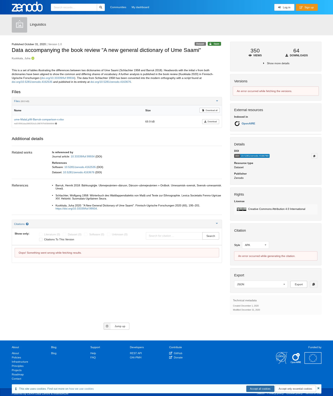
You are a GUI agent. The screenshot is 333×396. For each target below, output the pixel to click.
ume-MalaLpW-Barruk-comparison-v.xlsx (39, 119)
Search (210, 235)
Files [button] (21, 101)
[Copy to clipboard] (314, 156)
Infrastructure (20, 361)
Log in (286, 7)
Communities (118, 7)
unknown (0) (120, 234)
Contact (16, 378)
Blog (53, 353)
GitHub (177, 353)
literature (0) (52, 234)
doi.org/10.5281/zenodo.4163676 (110, 81)
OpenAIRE (248, 123)
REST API (136, 353)
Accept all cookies (260, 388)
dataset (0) (75, 234)
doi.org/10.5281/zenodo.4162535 (32, 81)
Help (93, 353)
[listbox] (255, 245)
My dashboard (140, 7)
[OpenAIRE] (296, 362)
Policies (16, 357)
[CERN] (282, 362)
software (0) (96, 234)
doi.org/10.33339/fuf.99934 (57, 77)
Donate (178, 357)
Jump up (120, 326)
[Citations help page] (28, 223)
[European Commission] (312, 362)
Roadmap (18, 374)
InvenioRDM (60, 393)
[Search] (101, 7)
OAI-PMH (135, 357)
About (15, 353)
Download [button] (212, 121)
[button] (275, 209)
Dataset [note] (200, 44)
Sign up (309, 7)
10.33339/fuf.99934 (83, 156)
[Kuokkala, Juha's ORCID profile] (32, 58)
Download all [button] (211, 110)
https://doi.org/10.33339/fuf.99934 (76, 208)
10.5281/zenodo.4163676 (79, 172)
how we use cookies (81, 388)
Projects (17, 370)
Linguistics (38, 24)
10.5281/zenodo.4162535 (80, 167)
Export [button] (299, 284)
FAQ (93, 357)
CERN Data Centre (38, 393)
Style (237, 245)
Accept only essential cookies (295, 388)
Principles (18, 365)
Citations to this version (59, 239)
